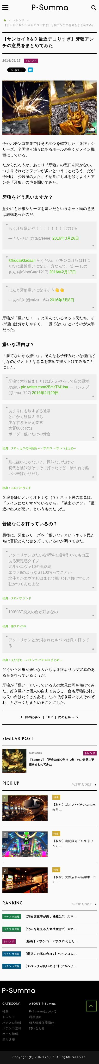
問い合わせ (37, 1028)
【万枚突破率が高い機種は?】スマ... (50, 916)
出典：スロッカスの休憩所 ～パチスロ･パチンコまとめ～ (39, 448)
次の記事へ (66, 717)
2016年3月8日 (62, 300)
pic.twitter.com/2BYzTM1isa (44, 387)
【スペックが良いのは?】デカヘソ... (50, 966)
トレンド (31, 60)
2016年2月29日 (45, 393)
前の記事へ (33, 717)
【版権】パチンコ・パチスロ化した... (51, 941)
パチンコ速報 (12, 954)
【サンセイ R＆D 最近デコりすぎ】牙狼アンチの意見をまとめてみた (49, 25)
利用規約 (35, 1017)
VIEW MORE (82, 784)
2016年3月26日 (65, 238)
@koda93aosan (22, 260)
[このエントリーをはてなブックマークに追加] (30, 71)
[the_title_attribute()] (25, 820)
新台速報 (8, 1039)
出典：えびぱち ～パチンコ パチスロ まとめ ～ (32, 660)
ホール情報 (10, 1034)
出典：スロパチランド (16, 488)
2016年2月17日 (62, 272)
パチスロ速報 (12, 916)
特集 (56, 797)
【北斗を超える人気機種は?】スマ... (50, 929)
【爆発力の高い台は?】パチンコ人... (50, 954)
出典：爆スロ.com (14, 626)
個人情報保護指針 (42, 1022)
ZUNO (39, 1057)
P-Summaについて (43, 1011)
